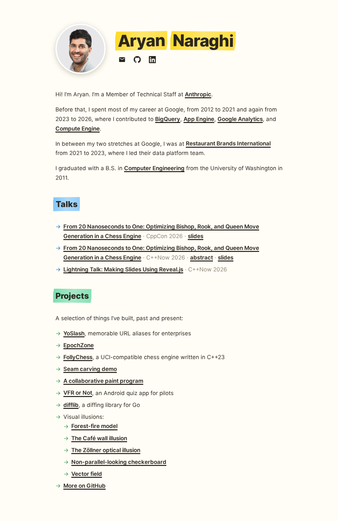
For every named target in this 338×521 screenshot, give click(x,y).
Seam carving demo (90, 369)
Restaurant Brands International (228, 143)
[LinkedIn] (152, 59)
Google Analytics (240, 119)
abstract (201, 257)
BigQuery (167, 119)
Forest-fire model (94, 426)
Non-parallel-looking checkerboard (118, 462)
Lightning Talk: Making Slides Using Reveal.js (123, 269)
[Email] (122, 59)
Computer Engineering (154, 168)
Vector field (86, 474)
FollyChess (77, 357)
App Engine (199, 119)
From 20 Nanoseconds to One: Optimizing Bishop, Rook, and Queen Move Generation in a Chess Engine (161, 231)
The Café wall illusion (99, 438)
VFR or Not (77, 393)
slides (195, 236)
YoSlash (73, 333)
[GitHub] (137, 59)
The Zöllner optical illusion (105, 450)
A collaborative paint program (103, 381)
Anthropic (198, 94)
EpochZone (78, 345)
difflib (71, 405)
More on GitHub (84, 485)
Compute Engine (77, 128)
